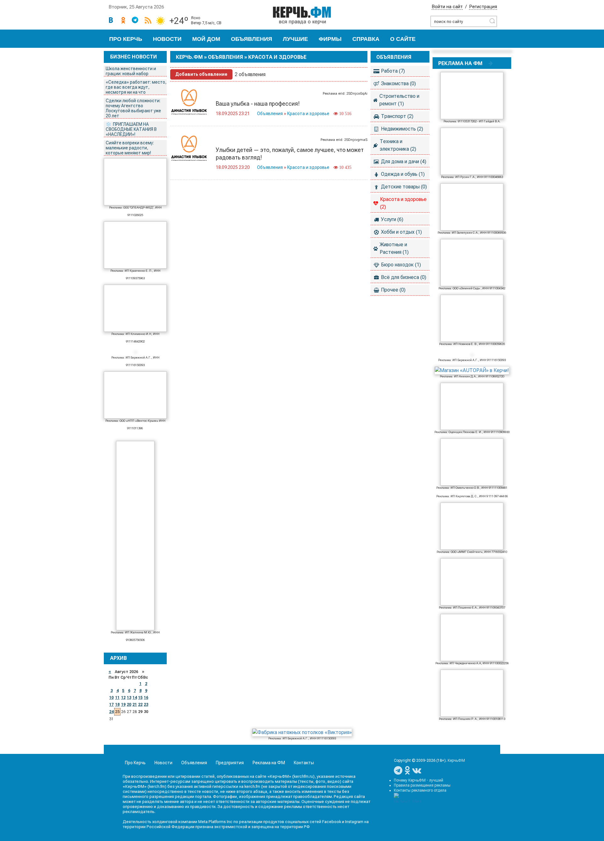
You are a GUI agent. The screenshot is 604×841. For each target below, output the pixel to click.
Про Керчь (125, 39)
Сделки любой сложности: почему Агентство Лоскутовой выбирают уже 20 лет (133, 108)
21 (134, 704)
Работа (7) (393, 71)
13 (129, 697)
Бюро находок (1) (401, 265)
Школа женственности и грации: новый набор (131, 71)
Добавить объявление (201, 74)
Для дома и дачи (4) (403, 161)
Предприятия (230, 762)
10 (111, 697)
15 (140, 697)
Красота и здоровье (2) (403, 203)
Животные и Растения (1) (394, 248)
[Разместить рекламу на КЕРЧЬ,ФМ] (491, 63)
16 (146, 697)
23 (146, 704)
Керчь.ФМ (189, 57)
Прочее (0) (393, 290)
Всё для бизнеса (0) (403, 277)
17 (111, 704)
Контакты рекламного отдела (420, 790)
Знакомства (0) (398, 83)
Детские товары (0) (404, 187)
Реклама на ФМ (269, 762)
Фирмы (330, 39)
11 (117, 697)
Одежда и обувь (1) (403, 174)
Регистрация (483, 6)
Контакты (304, 762)
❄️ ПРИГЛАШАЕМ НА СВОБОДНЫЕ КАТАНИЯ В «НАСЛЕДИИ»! (131, 129)
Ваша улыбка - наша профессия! (258, 103)
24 (111, 712)
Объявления (251, 39)
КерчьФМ (456, 760)
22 (140, 704)
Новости (167, 39)
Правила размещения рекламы (422, 785)
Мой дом (206, 39)
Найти (492, 20)
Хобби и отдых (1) (401, 232)
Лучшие (295, 39)
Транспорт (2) (397, 116)
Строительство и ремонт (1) (399, 100)
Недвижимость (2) (402, 129)
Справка (365, 39)
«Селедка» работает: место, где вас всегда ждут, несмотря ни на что (136, 87)
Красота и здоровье (308, 113)
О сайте (403, 39)
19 (123, 704)
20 (129, 704)
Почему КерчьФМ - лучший (418, 780)
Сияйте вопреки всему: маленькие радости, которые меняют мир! (130, 147)
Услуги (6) (392, 219)
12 (123, 697)
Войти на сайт (447, 6)
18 (117, 704)
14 (134, 697)
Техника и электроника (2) (398, 145)
